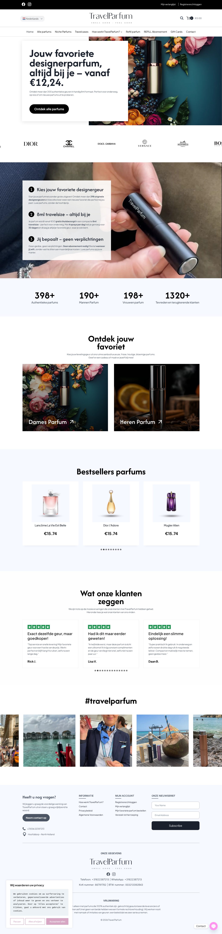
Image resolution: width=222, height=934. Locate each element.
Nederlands (32, 19)
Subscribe (175, 825)
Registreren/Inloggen (126, 802)
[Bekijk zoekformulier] (182, 18)
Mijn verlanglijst (168, 4)
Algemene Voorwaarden (91, 814)
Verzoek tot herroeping (126, 814)
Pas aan (17, 921)
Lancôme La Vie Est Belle (50, 525)
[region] (39, 904)
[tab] (101, 549)
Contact (191, 31)
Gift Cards (176, 31)
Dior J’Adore (111, 525)
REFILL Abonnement (155, 31)
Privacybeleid (85, 810)
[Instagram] (29, 4)
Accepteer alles (57, 921)
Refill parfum (133, 31)
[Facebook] (23, 4)
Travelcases (81, 31)
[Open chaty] (213, 926)
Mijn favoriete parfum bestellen (130, 810)
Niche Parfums (63, 31)
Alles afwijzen (35, 921)
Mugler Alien (171, 525)
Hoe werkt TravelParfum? (91, 802)
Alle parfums (44, 31)
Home (30, 31)
